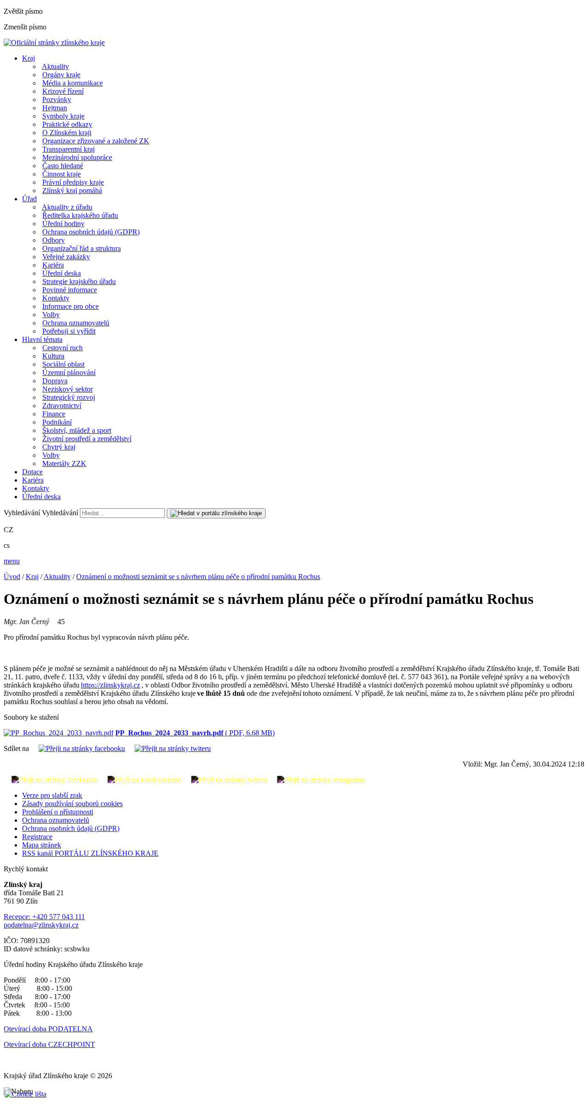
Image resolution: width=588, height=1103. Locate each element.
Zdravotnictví (61, 405)
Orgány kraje (61, 75)
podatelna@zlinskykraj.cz (41, 925)
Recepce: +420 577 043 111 (44, 917)
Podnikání (57, 422)
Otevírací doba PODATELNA (48, 1029)
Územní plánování (69, 372)
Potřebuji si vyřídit (69, 331)
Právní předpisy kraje (73, 182)
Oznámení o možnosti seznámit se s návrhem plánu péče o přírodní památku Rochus (198, 576)
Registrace (37, 837)
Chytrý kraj (58, 447)
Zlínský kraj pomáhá (72, 190)
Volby (51, 314)
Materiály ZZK (64, 463)
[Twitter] (169, 748)
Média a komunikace (72, 83)
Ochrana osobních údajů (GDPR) (91, 232)
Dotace (32, 472)
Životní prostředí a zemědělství (86, 439)
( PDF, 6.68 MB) (195, 733)
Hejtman (54, 108)
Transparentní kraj (68, 149)
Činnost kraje (61, 174)
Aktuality (55, 66)
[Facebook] (79, 748)
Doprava (55, 381)
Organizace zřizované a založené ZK (95, 141)
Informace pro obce (70, 306)
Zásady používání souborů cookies (72, 803)
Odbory (53, 240)
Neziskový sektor (67, 389)
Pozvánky (56, 99)
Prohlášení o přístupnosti (57, 812)
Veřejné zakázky (66, 257)
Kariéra (53, 265)
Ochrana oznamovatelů (75, 323)
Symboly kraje (63, 116)
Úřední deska (61, 273)
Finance (53, 414)
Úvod (12, 576)
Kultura (53, 356)
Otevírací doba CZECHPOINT (49, 1044)
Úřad (29, 199)
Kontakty (55, 298)
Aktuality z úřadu (67, 207)
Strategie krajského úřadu (79, 281)
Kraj (28, 58)
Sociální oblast (63, 364)
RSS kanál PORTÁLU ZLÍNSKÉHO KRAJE (90, 853)
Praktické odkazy (67, 124)
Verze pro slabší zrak (52, 795)
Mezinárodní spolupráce (77, 157)
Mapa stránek (41, 845)
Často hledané (62, 166)
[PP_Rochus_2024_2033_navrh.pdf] (58, 733)
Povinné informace (69, 290)
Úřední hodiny (63, 223)
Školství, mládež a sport (76, 430)
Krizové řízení (63, 91)
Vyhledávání (22, 513)
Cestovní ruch (62, 348)
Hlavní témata (42, 339)
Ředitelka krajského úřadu (80, 215)
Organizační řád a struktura (81, 248)
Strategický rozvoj (68, 397)
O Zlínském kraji (66, 132)
